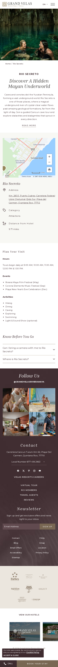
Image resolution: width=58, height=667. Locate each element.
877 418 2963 (33, 461)
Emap (42, 543)
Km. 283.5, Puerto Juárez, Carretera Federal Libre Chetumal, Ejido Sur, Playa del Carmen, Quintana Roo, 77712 (32, 199)
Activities (8, 297)
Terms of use (26, 176)
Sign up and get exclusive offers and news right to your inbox (29, 517)
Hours (6, 259)
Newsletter (29, 508)
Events (6, 276)
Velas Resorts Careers (29, 477)
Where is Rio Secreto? (16, 359)
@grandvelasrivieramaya (29, 382)
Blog (16, 543)
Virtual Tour (29, 485)
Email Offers (16, 548)
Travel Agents (29, 495)
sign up (47, 526)
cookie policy (32, 652)
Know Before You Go (18, 337)
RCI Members (29, 490)
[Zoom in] (49, 156)
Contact (29, 445)
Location (42, 548)
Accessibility (16, 553)
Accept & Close (11, 655)
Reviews (29, 500)
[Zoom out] (49, 162)
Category (14, 210)
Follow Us (29, 375)
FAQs (42, 538)
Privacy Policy (42, 553)
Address (13, 190)
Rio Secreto (18, 64)
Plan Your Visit (14, 251)
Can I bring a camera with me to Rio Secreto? (24, 350)
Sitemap (16, 557)
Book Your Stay (37, 664)
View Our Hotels (29, 615)
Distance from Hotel (21, 223)
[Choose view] (49, 169)
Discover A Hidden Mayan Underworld (29, 83)
